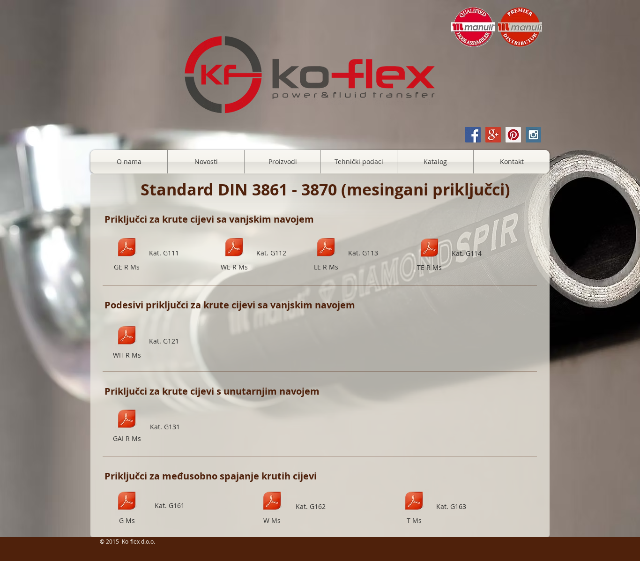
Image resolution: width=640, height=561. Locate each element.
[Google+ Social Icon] (493, 134)
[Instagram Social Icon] (533, 134)
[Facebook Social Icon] (473, 134)
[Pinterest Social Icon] (513, 134)
